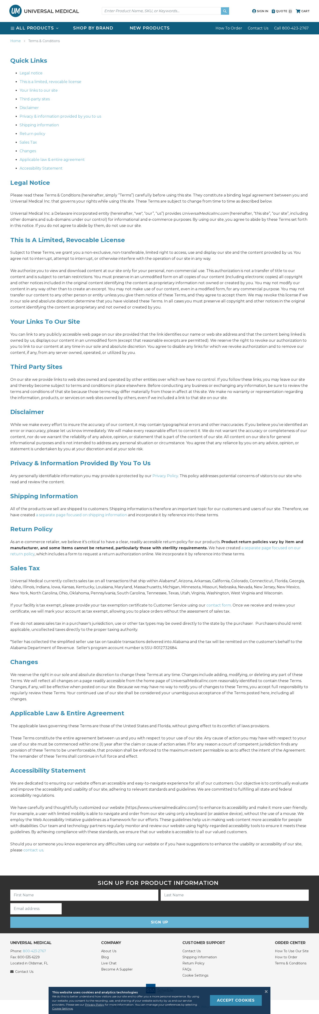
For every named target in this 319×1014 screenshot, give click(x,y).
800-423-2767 (34, 951)
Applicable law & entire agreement (52, 159)
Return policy (32, 133)
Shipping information (39, 125)
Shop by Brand (93, 28)
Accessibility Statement (41, 168)
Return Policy (193, 963)
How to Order (286, 957)
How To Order (229, 28)
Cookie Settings (195, 975)
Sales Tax (28, 142)
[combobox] (165, 11)
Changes (28, 151)
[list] (159, 28)
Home (16, 41)
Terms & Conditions (290, 963)
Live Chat (109, 963)
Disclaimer (29, 107)
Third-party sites (35, 99)
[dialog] (159, 1000)
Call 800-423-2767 (291, 28)
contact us (33, 850)
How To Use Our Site (292, 951)
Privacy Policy (165, 476)
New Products (150, 28)
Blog (105, 957)
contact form (218, 605)
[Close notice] (265, 991)
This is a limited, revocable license (50, 82)
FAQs (186, 969)
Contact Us (258, 28)
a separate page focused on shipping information (81, 515)
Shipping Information (199, 957)
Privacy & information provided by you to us (60, 116)
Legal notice (31, 73)
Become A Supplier (117, 969)
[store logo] (44, 11)
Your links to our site (39, 90)
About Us (108, 951)
